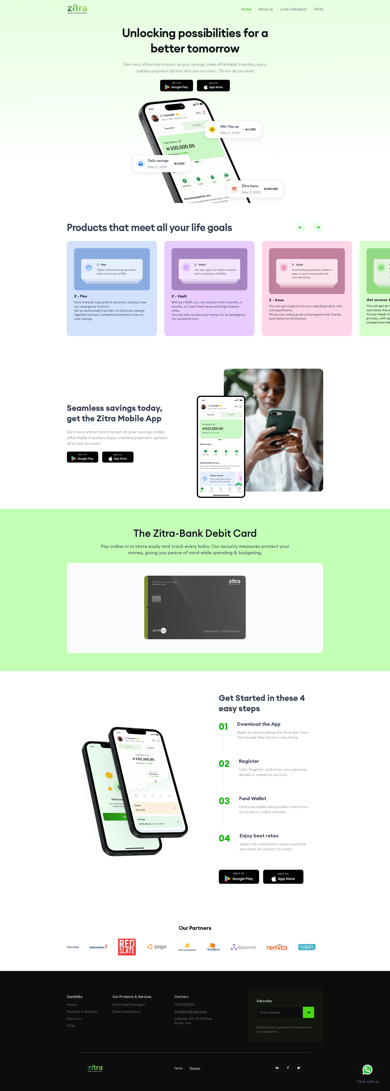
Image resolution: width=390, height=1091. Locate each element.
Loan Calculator (293, 9)
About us (265, 9)
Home (246, 9)
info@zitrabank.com (190, 1011)
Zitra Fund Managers (128, 1004)
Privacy (195, 1068)
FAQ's (318, 9)
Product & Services (82, 1011)
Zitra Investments (126, 1011)
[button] (300, 227)
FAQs (71, 1025)
